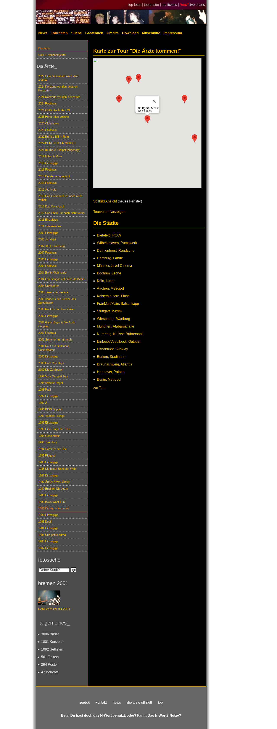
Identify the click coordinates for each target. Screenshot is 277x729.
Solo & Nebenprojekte (52, 55)
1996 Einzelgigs (48, 422)
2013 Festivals (47, 182)
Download (130, 33)
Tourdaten (59, 33)
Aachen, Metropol (110, 288)
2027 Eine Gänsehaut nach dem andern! (58, 78)
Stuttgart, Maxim (109, 311)
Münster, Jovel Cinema (114, 265)
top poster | (153, 5)
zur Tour (99, 388)
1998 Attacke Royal (50, 383)
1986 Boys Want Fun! (52, 502)
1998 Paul (44, 389)
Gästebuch (94, 33)
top (160, 702)
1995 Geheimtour (49, 435)
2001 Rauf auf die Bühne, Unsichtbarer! (54, 347)
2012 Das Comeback (51, 206)
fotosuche (49, 560)
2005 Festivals (47, 265)
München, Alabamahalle (115, 326)
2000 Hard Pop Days (51, 363)
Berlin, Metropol (109, 379)
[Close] (154, 101)
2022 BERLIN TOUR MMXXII (56, 143)
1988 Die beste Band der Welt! (57, 468)
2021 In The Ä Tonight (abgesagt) (59, 150)
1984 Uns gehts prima (52, 535)
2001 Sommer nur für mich (55, 339)
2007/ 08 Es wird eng (51, 246)
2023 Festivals (47, 130)
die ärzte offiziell (139, 702)
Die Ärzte (44, 48)
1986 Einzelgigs (48, 495)
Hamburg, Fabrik (110, 258)
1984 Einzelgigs (48, 528)
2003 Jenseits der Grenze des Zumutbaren (57, 300)
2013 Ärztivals (47, 189)
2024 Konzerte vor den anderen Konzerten (57, 88)
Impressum (173, 33)
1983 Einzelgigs (48, 541)
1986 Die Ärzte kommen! (53, 508)
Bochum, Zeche (109, 273)
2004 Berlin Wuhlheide (52, 272)
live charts (197, 5)
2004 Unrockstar (48, 285)
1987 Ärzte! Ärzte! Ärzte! (54, 482)
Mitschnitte (151, 33)
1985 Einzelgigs (48, 515)
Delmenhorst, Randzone (115, 250)
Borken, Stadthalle (111, 357)
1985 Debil (45, 521)
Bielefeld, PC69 (109, 235)
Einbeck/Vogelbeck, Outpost (118, 341)
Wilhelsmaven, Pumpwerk (117, 243)
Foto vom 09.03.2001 (54, 609)
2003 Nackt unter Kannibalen (56, 309)
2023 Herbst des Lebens (53, 116)
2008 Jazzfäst (47, 239)
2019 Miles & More (50, 156)
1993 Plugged (46, 455)
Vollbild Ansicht (105, 201)
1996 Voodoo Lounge (51, 416)
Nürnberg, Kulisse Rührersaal (120, 334)
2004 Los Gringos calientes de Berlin (61, 279)
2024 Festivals (47, 103)
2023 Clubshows (48, 123)
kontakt (101, 702)
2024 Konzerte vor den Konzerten (59, 97)
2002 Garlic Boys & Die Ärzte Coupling (56, 324)
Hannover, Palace (110, 372)
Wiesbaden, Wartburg (113, 319)
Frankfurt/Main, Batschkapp (118, 303)
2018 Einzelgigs (48, 163)
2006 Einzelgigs (48, 259)
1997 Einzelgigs (48, 396)
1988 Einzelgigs (48, 462)
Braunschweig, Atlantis (114, 364)
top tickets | (171, 5)
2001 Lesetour (47, 332)
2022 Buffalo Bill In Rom (53, 136)
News (42, 33)
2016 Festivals (47, 169)
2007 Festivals (47, 252)
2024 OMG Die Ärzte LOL (54, 110)
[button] (119, 99)
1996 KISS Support (50, 409)
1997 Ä (42, 402)
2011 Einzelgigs (48, 219)
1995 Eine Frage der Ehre (54, 429)
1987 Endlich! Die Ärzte (53, 488)
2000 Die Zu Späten (50, 369)
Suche (76, 33)
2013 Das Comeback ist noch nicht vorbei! (60, 197)
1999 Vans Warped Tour (53, 376)
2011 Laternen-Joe (49, 226)
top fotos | (136, 5)
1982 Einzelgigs (48, 548)
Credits (113, 33)
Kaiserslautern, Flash (113, 296)
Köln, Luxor (105, 281)
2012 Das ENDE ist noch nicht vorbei (61, 213)
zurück (84, 702)
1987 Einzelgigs (48, 475)
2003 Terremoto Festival (53, 292)
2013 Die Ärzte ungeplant (54, 176)
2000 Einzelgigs (48, 356)
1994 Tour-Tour (47, 442)
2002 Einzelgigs (48, 316)
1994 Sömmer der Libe (52, 449)
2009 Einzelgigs (48, 233)
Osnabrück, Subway (112, 349)
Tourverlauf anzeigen (109, 212)
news (117, 702)
